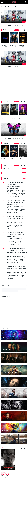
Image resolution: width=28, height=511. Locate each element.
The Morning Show (5, 116)
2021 (22, 288)
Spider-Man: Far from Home (16, 45)
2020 (6, 291)
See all (16, 101)
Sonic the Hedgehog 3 (6, 45)
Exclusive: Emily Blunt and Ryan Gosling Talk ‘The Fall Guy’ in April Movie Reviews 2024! (17, 268)
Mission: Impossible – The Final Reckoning (5, 473)
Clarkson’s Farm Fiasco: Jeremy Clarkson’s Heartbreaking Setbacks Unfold (16, 202)
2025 (6, 288)
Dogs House (21, 45)
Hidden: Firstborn (14, 116)
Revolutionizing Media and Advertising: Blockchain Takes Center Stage (16, 234)
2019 (14, 291)
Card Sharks (22, 116)
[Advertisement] (14, 84)
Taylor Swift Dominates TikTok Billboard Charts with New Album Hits (17, 218)
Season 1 (3, 158)
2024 (14, 288)
